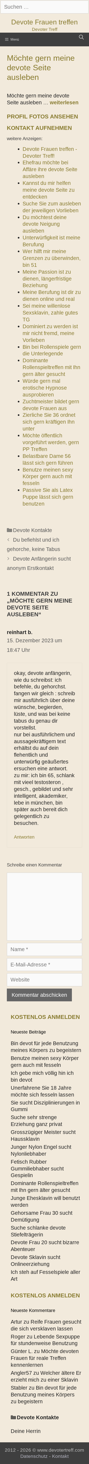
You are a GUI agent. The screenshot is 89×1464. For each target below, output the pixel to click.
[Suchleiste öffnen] (81, 37)
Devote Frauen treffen (44, 22)
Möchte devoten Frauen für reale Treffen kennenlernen (45, 1358)
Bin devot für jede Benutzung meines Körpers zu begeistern (44, 1394)
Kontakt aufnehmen (39, 128)
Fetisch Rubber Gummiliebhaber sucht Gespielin (37, 1168)
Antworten (24, 837)
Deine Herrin (26, 1431)
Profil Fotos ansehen (42, 116)
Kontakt (60, 1456)
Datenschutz (34, 1456)
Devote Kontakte (32, 530)
